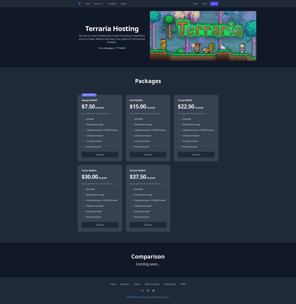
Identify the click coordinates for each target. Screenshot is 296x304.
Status (195, 4)
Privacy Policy (170, 284)
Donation (112, 4)
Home (88, 4)
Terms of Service (152, 284)
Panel (205, 4)
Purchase (100, 154)
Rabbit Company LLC (143, 297)
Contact (123, 4)
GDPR (182, 284)
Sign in (214, 4)
